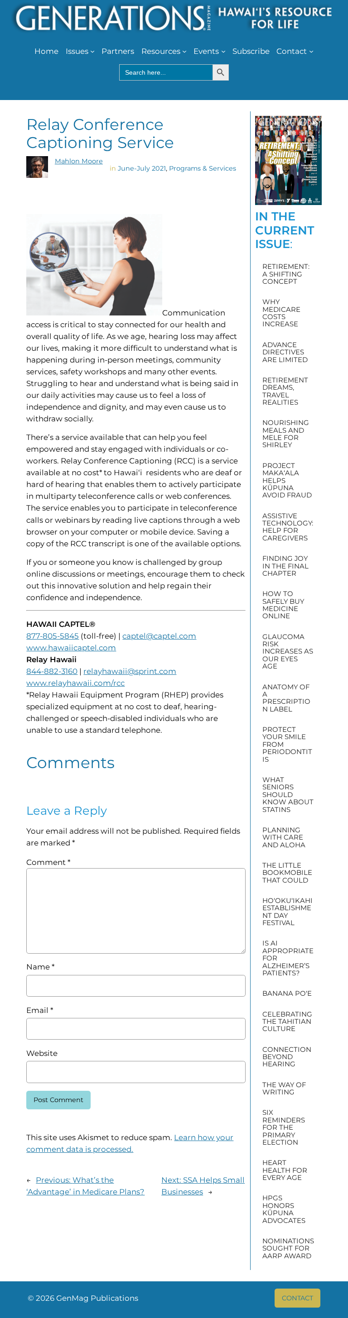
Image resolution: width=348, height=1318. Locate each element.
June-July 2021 (142, 168)
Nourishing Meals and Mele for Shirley (285, 434)
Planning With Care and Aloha (283, 837)
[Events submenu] (223, 51)
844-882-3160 (51, 671)
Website (42, 1053)
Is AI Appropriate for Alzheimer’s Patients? (288, 958)
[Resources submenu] (184, 51)
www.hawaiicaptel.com (71, 647)
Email (39, 1010)
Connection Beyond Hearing (286, 1057)
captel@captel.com (159, 635)
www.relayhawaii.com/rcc (75, 683)
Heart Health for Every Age (284, 1170)
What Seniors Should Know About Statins (288, 794)
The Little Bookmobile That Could (287, 873)
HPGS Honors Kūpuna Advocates (283, 1209)
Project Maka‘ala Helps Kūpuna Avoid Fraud (287, 480)
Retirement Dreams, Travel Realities (285, 391)
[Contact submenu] (311, 51)
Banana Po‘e (287, 993)
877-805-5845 (52, 635)
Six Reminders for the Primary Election (283, 1127)
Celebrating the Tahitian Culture (287, 1022)
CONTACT (297, 1298)
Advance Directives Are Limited (285, 352)
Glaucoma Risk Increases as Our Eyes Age (287, 651)
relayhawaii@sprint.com (129, 671)
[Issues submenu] (92, 51)
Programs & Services (202, 168)
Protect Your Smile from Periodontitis (287, 744)
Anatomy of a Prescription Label (286, 698)
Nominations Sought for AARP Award (288, 1248)
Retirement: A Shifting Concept (285, 274)
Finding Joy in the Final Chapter (285, 566)
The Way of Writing (284, 1088)
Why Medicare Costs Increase (281, 313)
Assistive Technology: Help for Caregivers (287, 527)
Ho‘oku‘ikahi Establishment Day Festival (287, 912)
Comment (48, 862)
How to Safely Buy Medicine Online (283, 605)
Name (40, 966)
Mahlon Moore (79, 161)
